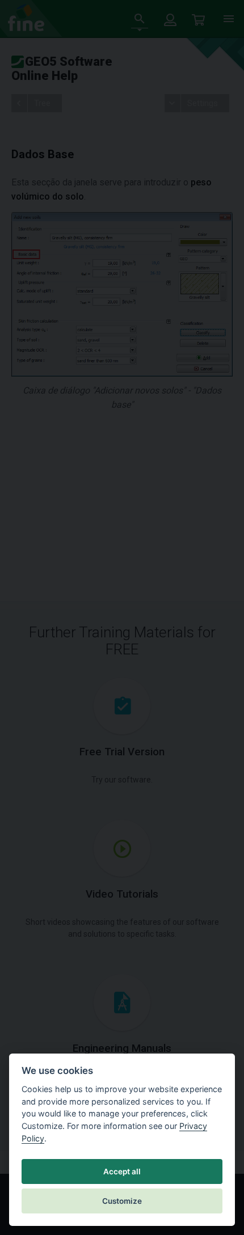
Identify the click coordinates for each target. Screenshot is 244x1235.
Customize (122, 1201)
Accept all (122, 1171)
